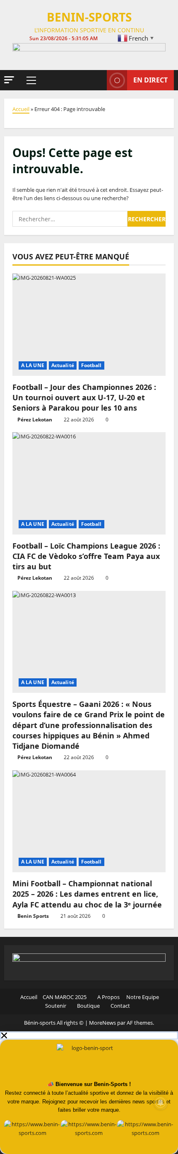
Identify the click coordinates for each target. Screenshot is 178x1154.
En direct (150, 80)
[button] (9, 79)
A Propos (108, 997)
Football (91, 365)
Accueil (20, 109)
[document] (89, 1092)
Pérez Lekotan (34, 419)
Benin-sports (89, 17)
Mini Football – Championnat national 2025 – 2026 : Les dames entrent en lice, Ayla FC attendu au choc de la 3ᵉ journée (87, 893)
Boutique (88, 1005)
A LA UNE (32, 365)
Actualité (62, 365)
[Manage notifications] (160, 1102)
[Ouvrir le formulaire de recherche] (96, 80)
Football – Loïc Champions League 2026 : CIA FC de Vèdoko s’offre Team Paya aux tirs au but (86, 556)
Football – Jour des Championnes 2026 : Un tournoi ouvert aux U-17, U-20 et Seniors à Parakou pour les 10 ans (84, 397)
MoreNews (102, 1022)
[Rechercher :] (69, 219)
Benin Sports (33, 915)
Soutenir (55, 1005)
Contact (119, 1005)
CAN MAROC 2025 (65, 997)
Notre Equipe (142, 997)
